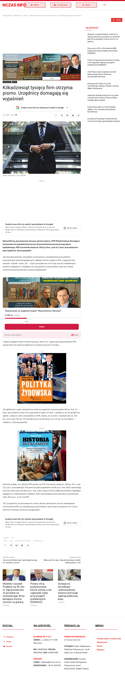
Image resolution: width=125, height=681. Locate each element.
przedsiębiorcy (38, 541)
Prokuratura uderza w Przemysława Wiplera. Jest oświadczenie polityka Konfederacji (102, 109)
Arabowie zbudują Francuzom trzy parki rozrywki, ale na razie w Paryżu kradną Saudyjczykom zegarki (103, 97)
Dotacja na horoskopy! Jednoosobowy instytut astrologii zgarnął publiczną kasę (68, 591)
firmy (11, 541)
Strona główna (7, 15)
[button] (105, 5)
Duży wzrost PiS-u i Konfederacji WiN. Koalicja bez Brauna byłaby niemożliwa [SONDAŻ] (102, 50)
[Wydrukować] (72, 115)
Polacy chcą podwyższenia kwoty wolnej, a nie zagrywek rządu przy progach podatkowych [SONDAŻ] (40, 593)
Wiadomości (18, 15)
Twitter (8, 641)
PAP (12, 538)
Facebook (10, 637)
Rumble (9, 646)
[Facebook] (55, 115)
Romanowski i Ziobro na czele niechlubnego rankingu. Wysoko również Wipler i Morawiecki (103, 86)
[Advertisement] (42, 35)
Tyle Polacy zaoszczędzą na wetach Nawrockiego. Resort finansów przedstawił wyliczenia (102, 74)
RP (16, 115)
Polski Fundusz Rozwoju (23, 541)
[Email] (67, 115)
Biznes (26, 15)
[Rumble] (4, 646)
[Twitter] (61, 115)
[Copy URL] (78, 115)
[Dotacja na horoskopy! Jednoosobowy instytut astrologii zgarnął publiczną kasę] (69, 575)
